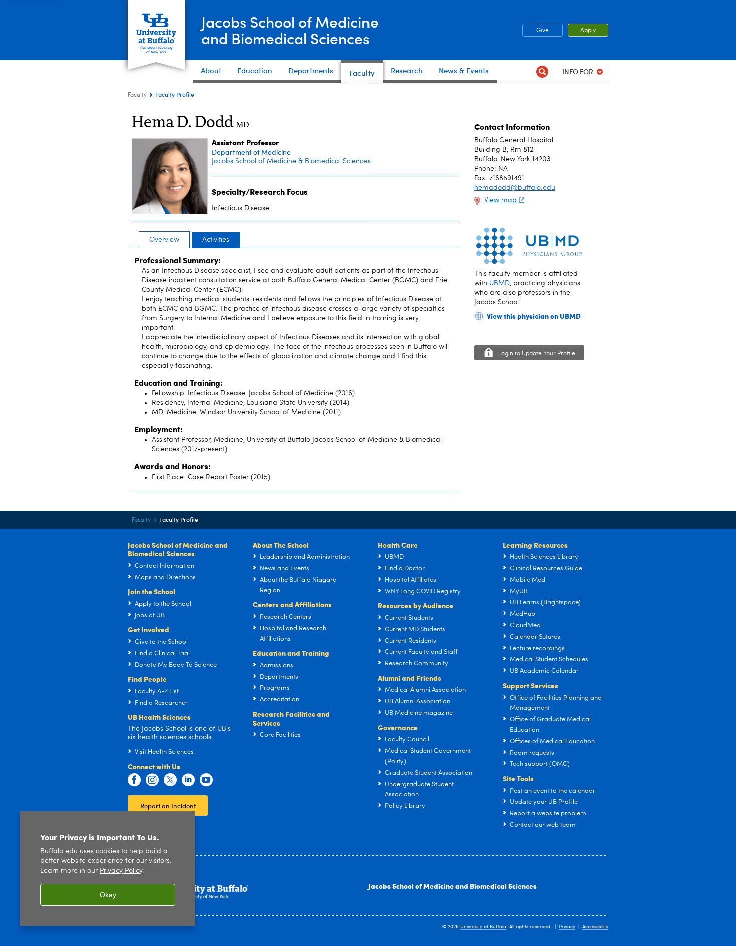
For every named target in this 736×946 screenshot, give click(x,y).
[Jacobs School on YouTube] (206, 780)
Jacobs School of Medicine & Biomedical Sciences (291, 161)
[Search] (542, 71)
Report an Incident (168, 805)
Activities (215, 239)
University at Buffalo (483, 926)
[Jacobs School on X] (170, 780)
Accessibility (595, 926)
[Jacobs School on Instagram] (152, 780)
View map (500, 200)
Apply (588, 31)
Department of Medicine (251, 152)
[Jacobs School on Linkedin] (188, 780)
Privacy (567, 926)
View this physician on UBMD (534, 316)
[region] (107, 868)
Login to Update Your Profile (536, 354)
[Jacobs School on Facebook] (134, 780)
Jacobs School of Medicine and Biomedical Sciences (452, 886)
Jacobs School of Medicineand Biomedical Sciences (290, 29)
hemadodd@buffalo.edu (514, 187)
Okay (108, 895)
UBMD (499, 283)
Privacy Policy (121, 871)
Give (542, 31)
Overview (164, 239)
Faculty (137, 95)
